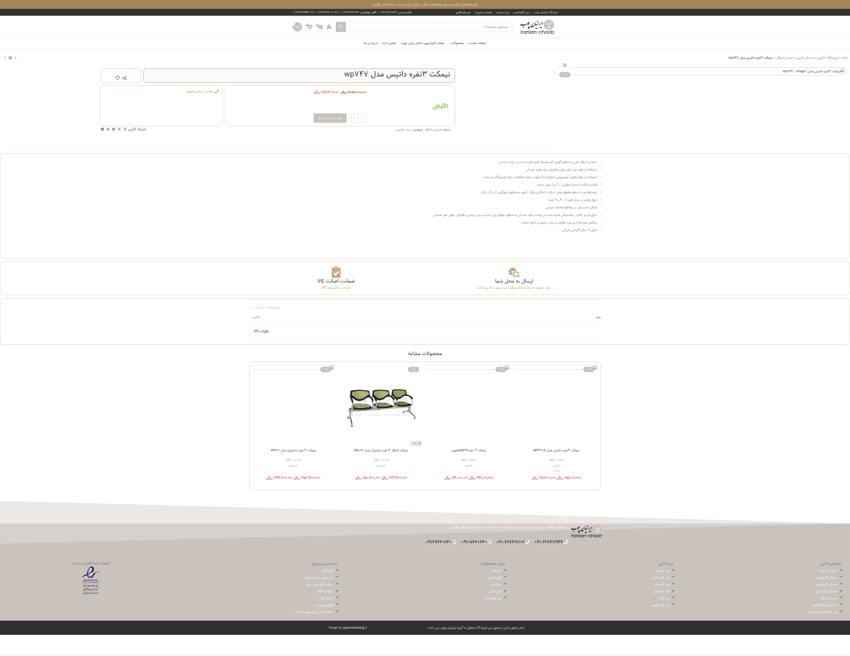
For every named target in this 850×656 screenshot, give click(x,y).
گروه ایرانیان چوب (451, 627)
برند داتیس (403, 129)
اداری (820, 57)
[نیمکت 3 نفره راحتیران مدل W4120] (293, 405)
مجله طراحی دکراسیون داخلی (314, 612)
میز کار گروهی (660, 605)
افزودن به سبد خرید (330, 118)
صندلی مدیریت (827, 570)
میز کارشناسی (660, 577)
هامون (469, 465)
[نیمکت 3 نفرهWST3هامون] (469, 405)
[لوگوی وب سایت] (537, 27)
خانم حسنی (396, 12)
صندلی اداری (805, 57)
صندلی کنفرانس (826, 591)
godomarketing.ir (355, 627)
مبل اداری (495, 591)
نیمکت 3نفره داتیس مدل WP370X (556, 450)
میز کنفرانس (661, 591)
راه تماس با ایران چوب (319, 577)
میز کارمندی (661, 584)
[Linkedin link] (108, 129)
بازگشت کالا (325, 591)
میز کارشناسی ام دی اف (822, 612)
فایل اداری (494, 577)
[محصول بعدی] (5, 57)
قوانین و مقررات (323, 605)
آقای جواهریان (360, 12)
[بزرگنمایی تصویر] (564, 65)
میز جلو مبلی (493, 598)
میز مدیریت (662, 570)
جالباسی (495, 584)
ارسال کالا (326, 598)
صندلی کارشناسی (825, 584)
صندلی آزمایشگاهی (824, 605)
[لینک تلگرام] (102, 129)
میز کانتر (663, 598)
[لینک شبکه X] (119, 129)
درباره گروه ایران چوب (319, 584)
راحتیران (381, 465)
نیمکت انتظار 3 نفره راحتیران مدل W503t (381, 450)
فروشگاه (832, 57)
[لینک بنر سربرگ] (425, 4)
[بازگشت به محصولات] (10, 57)
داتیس (556, 465)
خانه (845, 57)
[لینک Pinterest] (113, 129)
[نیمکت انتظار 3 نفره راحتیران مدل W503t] (381, 405)
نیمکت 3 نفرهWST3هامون (469, 450)
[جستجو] (341, 27)
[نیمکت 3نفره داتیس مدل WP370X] (556, 405)
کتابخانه (496, 570)
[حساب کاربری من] (329, 26)
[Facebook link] (125, 129)
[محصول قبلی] (15, 57)
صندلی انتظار (784, 57)
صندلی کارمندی (827, 577)
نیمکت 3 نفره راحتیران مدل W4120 (293, 450)
